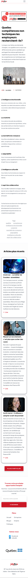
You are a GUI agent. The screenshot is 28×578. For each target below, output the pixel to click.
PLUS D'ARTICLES (14, 468)
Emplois (16, 521)
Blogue (9, 521)
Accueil (9, 517)
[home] (11, 1)
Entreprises (17, 517)
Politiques (10, 524)
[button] (24, 1)
